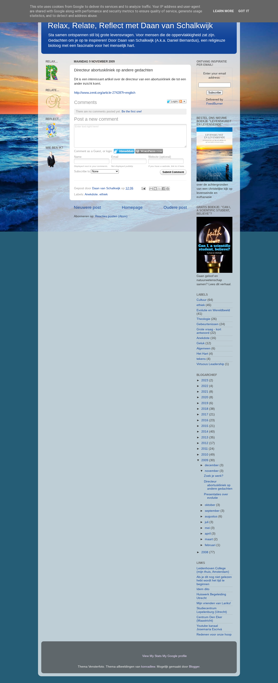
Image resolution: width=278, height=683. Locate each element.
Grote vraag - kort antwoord (209, 331)
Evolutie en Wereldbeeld (213, 310)
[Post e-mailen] (143, 188)
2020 (205, 397)
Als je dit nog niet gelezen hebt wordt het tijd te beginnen (214, 580)
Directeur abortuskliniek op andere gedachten (218, 485)
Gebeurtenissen (207, 324)
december (212, 465)
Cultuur (202, 299)
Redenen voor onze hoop (214, 634)
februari (210, 545)
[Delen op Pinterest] (167, 188)
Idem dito (203, 589)
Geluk (201, 343)
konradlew (148, 666)
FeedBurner (214, 103)
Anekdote (91, 194)
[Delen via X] (159, 188)
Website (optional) (159, 156)
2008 (205, 552)
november (212, 470)
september (212, 510)
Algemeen (203, 348)
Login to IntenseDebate (124, 151)
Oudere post (175, 207)
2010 (205, 454)
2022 (205, 386)
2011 (205, 448)
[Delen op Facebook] (163, 188)
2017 (205, 414)
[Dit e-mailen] (151, 188)
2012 (205, 443)
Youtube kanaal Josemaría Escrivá (209, 627)
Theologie (203, 319)
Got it (243, 11)
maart (209, 539)
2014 (205, 431)
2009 (205, 460)
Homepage (132, 207)
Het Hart (202, 353)
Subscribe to (82, 171)
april (208, 533)
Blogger (194, 666)
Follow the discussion (183, 101)
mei (208, 528)
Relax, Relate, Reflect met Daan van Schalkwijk (130, 25)
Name (77, 156)
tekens (201, 358)
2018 (205, 408)
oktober (210, 505)
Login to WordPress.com (149, 151)
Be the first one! (132, 111)
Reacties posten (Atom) (111, 216)
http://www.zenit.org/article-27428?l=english (104, 92)
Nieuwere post (87, 207)
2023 (205, 380)
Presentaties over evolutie (216, 496)
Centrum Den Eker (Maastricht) (209, 619)
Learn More (223, 11)
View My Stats (152, 656)
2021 (205, 391)
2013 (205, 437)
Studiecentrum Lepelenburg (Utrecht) (212, 610)
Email (114, 156)
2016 (205, 420)
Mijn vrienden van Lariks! (214, 603)
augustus (211, 516)
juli (207, 522)
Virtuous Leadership (210, 364)
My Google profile (174, 656)
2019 (205, 403)
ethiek (103, 194)
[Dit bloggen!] (155, 188)
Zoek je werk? (213, 475)
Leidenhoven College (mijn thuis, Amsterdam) (213, 570)
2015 (205, 426)
